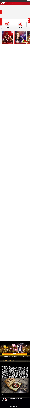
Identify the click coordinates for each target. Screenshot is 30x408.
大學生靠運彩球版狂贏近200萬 (13, 406)
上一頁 (2, 393)
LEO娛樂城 (4, 368)
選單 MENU (14, 353)
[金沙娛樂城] (5, 346)
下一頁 (2, 394)
